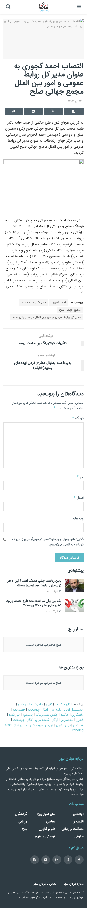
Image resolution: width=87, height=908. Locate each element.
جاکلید (65, 714)
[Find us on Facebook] (79, 859)
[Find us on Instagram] (56, 859)
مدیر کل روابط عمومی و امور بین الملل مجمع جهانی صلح (47, 317)
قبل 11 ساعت (53, 591)
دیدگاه (78, 418)
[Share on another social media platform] (14, 111)
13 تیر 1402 (75, 101)
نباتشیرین (67, 719)
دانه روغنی (25, 704)
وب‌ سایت (77, 518)
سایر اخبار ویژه (46, 814)
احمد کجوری (59, 302)
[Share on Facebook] (74, 111)
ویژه (24, 828)
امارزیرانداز (21, 725)
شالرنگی (78, 725)
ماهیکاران (77, 714)
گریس (49, 725)
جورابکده (14, 714)
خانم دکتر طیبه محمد (34, 302)
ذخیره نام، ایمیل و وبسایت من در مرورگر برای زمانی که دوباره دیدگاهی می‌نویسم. (48, 542)
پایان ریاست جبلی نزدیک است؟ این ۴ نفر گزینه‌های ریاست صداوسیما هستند (34, 583)
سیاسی (50, 821)
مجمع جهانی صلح (70, 310)
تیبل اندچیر (63, 725)
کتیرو (49, 704)
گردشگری (21, 814)
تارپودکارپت (62, 704)
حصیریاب (19, 709)
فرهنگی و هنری (45, 836)
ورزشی (22, 821)
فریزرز (80, 719)
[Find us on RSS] (34, 859)
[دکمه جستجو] (8, 7)
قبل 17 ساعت (52, 611)
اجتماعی (78, 814)
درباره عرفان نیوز (74, 883)
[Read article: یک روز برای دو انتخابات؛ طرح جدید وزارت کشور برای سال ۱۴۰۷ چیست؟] (74, 605)
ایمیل (79, 497)
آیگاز (45, 709)
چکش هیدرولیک (47, 714)
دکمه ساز (56, 709)
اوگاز (55, 719)
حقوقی (79, 836)
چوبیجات (34, 709)
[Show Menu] (79, 7)
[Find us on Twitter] (68, 859)
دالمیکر (38, 704)
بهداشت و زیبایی (72, 828)
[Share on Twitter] (53, 111)
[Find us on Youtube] (45, 859)
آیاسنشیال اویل (74, 709)
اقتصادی (78, 821)
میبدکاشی (36, 725)
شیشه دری (42, 719)
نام (80, 476)
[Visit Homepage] (43, 7)
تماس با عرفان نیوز (45, 883)
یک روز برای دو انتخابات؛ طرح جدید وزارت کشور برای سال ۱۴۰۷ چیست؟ (33, 603)
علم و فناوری (47, 828)
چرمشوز (28, 714)
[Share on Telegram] (33, 111)
